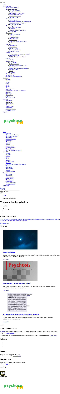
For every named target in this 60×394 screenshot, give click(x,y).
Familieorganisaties (14, 55)
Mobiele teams (13, 40)
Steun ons (2, 188)
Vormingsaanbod (10, 97)
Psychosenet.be (4, 331)
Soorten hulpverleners (14, 34)
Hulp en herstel (10, 61)
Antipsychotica (13, 47)
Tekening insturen (10, 110)
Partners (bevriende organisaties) (14, 76)
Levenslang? (9, 100)
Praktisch (8, 92)
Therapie (11, 35)
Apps (7, 83)
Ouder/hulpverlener (11, 109)
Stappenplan (9, 102)
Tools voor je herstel (14, 64)
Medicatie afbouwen (14, 51)
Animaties (8, 80)
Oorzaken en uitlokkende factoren (17, 30)
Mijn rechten (9, 107)
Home (4, 4)
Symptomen (12, 28)
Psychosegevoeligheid (11, 9)
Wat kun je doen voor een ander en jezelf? (19, 54)
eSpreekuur (6, 111)
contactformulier (17, 356)
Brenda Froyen (10, 75)
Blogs (7, 85)
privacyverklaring (10, 333)
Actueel (8, 82)
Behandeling (12, 31)
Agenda (8, 79)
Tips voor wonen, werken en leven (17, 65)
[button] (30, 188)
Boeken (8, 86)
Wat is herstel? (12, 62)
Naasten (8, 52)
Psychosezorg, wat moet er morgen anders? (17, 283)
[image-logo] (2, 373)
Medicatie (8, 44)
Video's (8, 170)
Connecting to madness (15, 24)
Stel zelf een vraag (4, 223)
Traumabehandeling (14, 37)
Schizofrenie (9, 18)
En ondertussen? (10, 104)
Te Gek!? (11, 59)
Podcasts (8, 89)
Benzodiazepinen (13, 48)
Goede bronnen (10, 88)
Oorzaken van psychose (15, 16)
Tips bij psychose (13, 17)
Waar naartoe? (9, 103)
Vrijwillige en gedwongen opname (17, 41)
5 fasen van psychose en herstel (17, 13)
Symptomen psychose (14, 11)
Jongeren (5, 99)
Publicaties (9, 93)
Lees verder (6, 259)
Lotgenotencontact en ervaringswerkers (19, 68)
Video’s (8, 96)
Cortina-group (53, 335)
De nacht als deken (9, 252)
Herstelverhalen (13, 66)
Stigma (8, 58)
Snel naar (5, 78)
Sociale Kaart (9, 95)
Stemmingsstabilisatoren (15, 49)
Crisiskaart (12, 72)
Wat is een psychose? (14, 10)
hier (7, 364)
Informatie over (7, 6)
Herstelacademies (13, 69)
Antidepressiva (13, 45)
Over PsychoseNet (10, 73)
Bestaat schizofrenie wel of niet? (17, 23)
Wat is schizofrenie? (14, 20)
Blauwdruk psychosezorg (12, 7)
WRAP (11, 71)
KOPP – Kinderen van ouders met (17, 57)
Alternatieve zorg (13, 38)
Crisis (10, 42)
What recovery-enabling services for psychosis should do (21, 314)
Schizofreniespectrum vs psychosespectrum (20, 21)
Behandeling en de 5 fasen (15, 14)
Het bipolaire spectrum (15, 27)
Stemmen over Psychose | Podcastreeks (16, 90)
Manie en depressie (11, 26)
